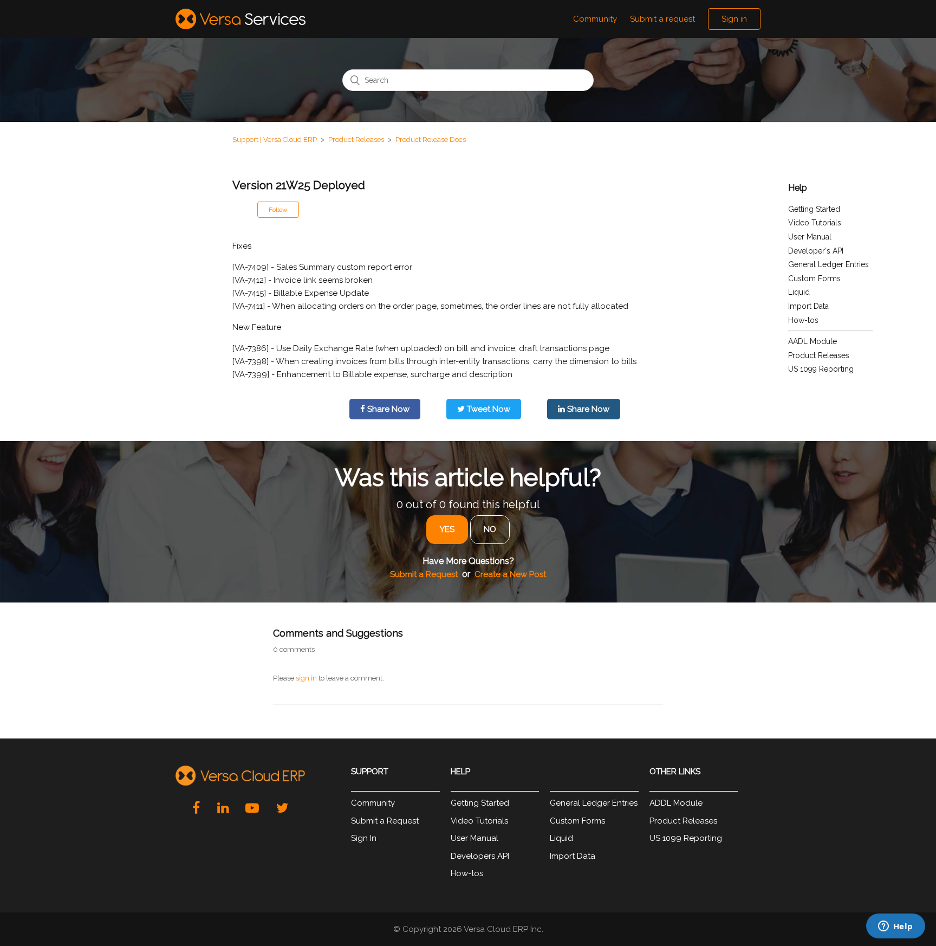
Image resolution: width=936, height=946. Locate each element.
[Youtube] (252, 808)
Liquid (799, 292)
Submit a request (662, 19)
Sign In (363, 838)
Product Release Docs (430, 139)
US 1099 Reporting (821, 369)
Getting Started (814, 209)
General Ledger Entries (828, 264)
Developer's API (815, 251)
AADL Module (812, 341)
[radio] (447, 529)
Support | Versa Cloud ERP (274, 139)
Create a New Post (510, 574)
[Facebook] (196, 808)
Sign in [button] (734, 19)
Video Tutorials (814, 222)
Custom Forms (814, 278)
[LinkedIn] (223, 808)
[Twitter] (282, 808)
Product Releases (356, 139)
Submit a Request (424, 574)
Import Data (808, 306)
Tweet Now (487, 409)
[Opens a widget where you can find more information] (895, 927)
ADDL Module (676, 803)
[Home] (241, 19)
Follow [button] (278, 209)
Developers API (480, 856)
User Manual (809, 236)
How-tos (803, 320)
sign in (306, 678)
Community (595, 19)
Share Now (387, 409)
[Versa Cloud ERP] (241, 776)
